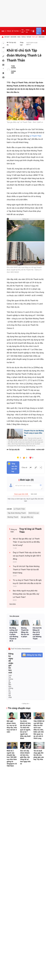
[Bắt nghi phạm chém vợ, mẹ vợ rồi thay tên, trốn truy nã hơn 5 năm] (12, 715)
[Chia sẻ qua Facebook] (30, 467)
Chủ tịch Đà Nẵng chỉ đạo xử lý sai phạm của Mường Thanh (37, 633)
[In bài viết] (3, 77)
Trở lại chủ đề (11, 44)
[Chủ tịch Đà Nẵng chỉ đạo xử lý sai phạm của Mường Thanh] (37, 623)
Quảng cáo (27, 31)
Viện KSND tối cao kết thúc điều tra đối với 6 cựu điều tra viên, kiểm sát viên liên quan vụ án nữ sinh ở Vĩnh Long (39, 729)
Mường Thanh (13, 517)
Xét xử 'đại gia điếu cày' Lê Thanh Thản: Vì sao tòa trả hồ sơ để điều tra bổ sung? (26, 542)
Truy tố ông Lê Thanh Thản (30, 530)
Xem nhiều (13, 37)
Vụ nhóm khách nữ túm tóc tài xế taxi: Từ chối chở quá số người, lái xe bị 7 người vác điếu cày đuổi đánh (25, 729)
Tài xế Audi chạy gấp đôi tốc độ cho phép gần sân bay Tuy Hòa (39, 755)
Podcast (9, 31)
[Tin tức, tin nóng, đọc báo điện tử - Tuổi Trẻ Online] (3, 31)
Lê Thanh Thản (35, 136)
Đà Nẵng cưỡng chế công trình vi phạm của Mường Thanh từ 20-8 (13, 634)
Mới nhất (7, 37)
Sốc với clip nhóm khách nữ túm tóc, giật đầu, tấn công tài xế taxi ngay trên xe (25, 757)
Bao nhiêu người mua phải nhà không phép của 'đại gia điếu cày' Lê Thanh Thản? (26, 594)
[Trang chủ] (3, 37)
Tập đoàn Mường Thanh (17, 513)
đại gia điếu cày (27, 517)
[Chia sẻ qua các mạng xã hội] (41, 467)
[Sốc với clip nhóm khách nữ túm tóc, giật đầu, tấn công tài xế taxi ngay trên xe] (25, 745)
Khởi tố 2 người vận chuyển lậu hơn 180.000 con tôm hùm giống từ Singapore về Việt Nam (12, 758)
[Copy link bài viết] (35, 467)
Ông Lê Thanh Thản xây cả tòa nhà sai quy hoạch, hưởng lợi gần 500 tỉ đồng (27, 556)
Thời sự (23, 37)
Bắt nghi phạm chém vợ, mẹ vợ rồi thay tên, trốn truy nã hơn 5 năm (12, 726)
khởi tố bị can (34, 513)
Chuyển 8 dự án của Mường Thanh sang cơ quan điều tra (34, 433)
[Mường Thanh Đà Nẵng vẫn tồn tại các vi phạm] (25, 623)
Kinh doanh (42, 37)
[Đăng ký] (32, 655)
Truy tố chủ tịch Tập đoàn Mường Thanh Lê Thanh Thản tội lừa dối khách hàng (26, 569)
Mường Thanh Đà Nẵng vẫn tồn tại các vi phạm (25, 632)
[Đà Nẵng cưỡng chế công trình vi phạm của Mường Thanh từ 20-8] (14, 623)
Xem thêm (12, 604)
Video (18, 37)
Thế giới (28, 37)
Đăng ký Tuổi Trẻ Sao (38, 31)
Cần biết (23, 31)
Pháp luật (35, 37)
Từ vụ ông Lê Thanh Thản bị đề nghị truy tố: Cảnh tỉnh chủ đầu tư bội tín (27, 582)
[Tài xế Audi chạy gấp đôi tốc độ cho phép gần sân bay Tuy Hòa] (39, 745)
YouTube (16, 31)
